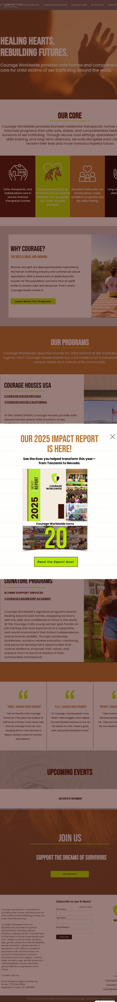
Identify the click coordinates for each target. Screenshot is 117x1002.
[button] (112, 436)
